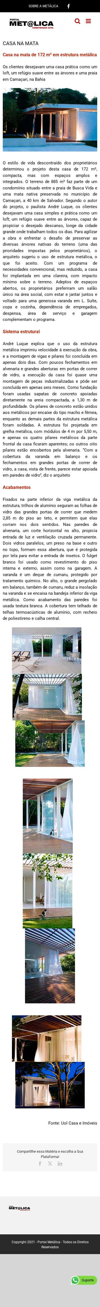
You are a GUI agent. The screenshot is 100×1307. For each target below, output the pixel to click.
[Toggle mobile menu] (89, 21)
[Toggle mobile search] (77, 21)
